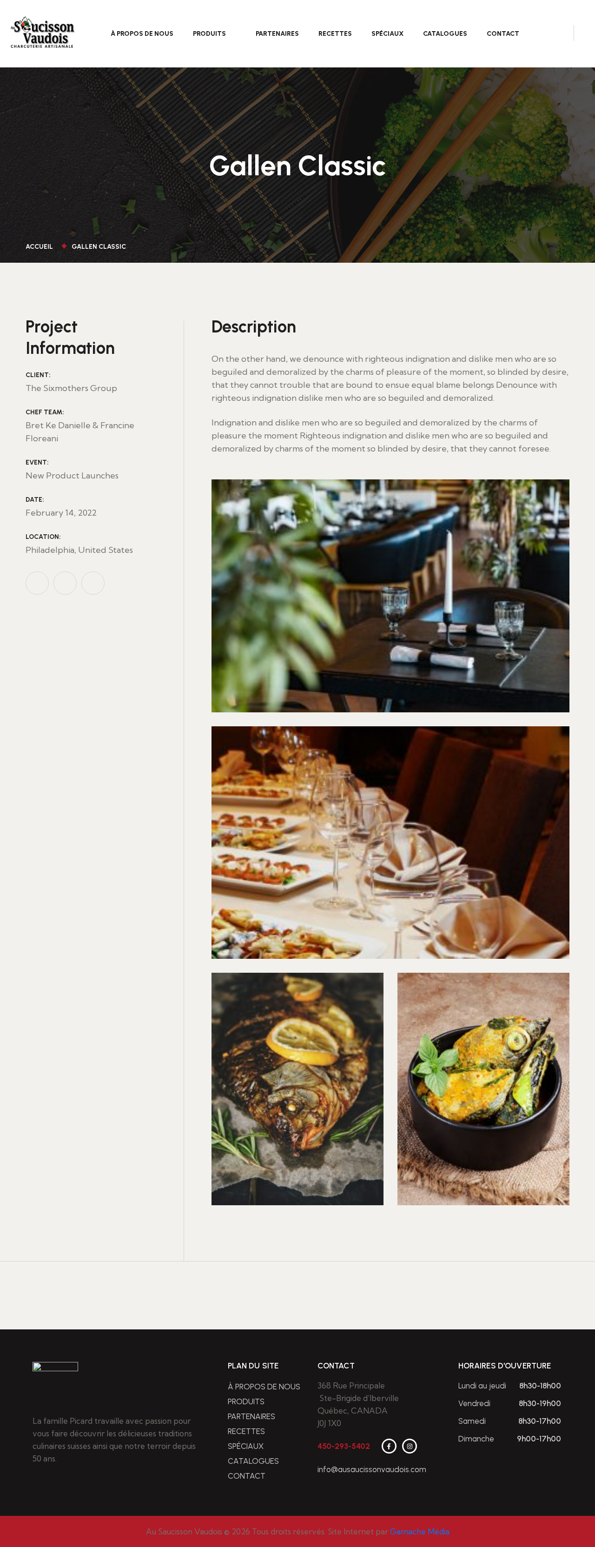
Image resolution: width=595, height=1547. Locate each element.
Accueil (41, 247)
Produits (209, 34)
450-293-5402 (343, 1446)
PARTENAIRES (277, 34)
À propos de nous (142, 34)
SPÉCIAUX (387, 34)
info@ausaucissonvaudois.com (371, 1469)
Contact (503, 34)
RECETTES (335, 34)
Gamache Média (420, 1531)
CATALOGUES (445, 34)
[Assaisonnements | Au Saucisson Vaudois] (42, 32)
